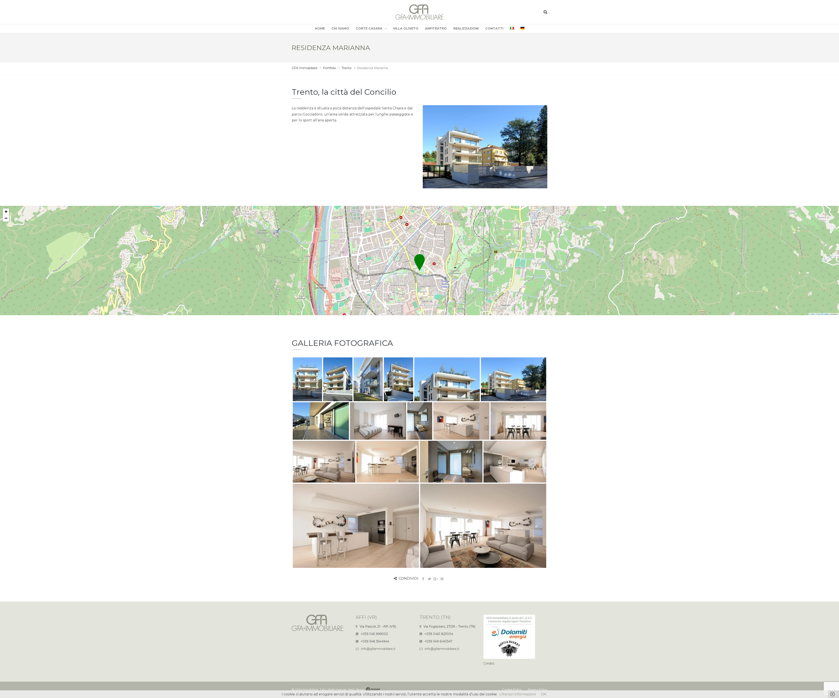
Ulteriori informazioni (517, 694)
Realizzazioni (466, 28)
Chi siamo (340, 28)
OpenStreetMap (823, 314)
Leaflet (812, 314)
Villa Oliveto (405, 28)
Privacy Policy (537, 689)
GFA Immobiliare (306, 689)
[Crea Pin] (442, 579)
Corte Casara (369, 28)
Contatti (494, 28)
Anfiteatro (436, 28)
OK (543, 694)
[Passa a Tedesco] (522, 28)
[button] (419, 257)
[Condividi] (423, 579)
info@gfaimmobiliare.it (378, 649)
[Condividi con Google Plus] (435, 579)
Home (320, 28)
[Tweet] (429, 579)
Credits (489, 663)
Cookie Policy (512, 689)
